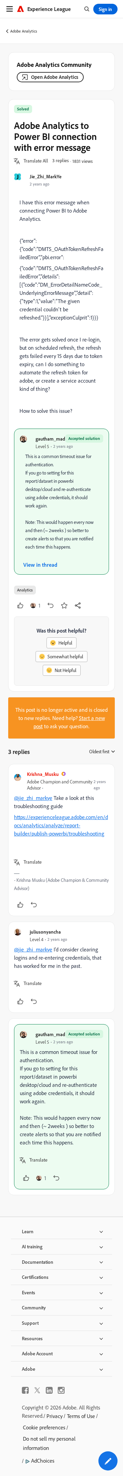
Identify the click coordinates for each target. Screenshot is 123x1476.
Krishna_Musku (43, 774)
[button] (36, 161)
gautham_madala (53, 439)
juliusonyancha (45, 932)
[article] (61, 840)
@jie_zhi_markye (33, 797)
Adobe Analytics (23, 31)
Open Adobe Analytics (54, 77)
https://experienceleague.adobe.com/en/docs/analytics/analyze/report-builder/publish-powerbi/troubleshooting (61, 825)
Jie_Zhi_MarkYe (46, 176)
